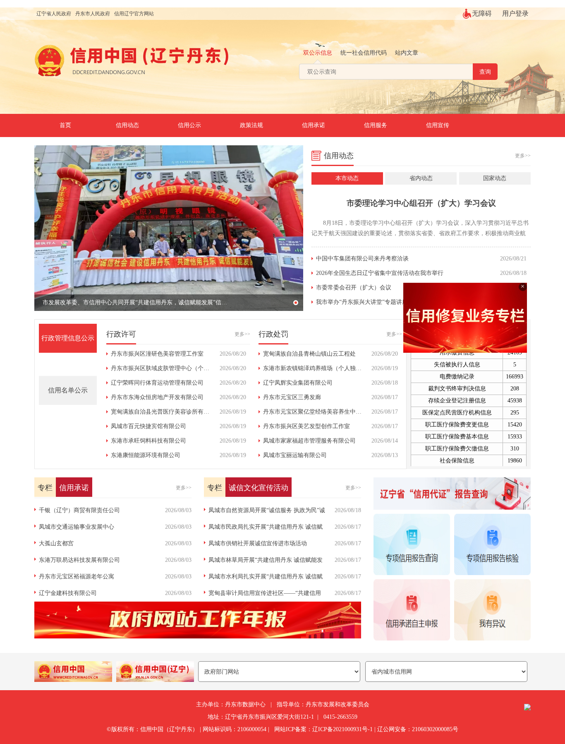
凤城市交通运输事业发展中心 (76, 527)
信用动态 (127, 125)
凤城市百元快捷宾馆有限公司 (148, 426)
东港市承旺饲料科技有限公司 (148, 441)
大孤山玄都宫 (56, 543)
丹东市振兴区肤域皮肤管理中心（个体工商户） (171, 368)
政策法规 (251, 125)
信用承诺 (313, 125)
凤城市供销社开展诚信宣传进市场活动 (257, 543)
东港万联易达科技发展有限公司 (79, 560)
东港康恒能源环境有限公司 (145, 455)
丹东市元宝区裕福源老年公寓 (76, 576)
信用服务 (375, 125)
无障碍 (482, 13)
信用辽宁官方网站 (134, 14)
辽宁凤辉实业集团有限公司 (298, 383)
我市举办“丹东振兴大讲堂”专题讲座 (362, 302)
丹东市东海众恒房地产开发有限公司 (157, 397)
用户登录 (515, 13)
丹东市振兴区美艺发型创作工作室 (306, 426)
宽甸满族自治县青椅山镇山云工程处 (309, 354)
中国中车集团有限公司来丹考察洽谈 (362, 258)
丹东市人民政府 (92, 14)
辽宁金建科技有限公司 (68, 593)
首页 (65, 125)
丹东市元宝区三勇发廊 (292, 397)
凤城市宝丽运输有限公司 (295, 455)
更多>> (523, 156)
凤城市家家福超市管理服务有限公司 (309, 441)
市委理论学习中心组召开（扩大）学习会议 (421, 203)
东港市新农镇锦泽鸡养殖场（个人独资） (315, 368)
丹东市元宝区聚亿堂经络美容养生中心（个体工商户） (332, 412)
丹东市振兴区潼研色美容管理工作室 (157, 354)
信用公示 (189, 125)
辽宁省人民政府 (53, 14)
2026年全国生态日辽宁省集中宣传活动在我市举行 (379, 273)
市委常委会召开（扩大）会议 (353, 287)
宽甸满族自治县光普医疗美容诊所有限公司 (166, 412)
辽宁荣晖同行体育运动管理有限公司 (157, 383)
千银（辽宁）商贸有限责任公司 (79, 510)
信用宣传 (437, 125)
